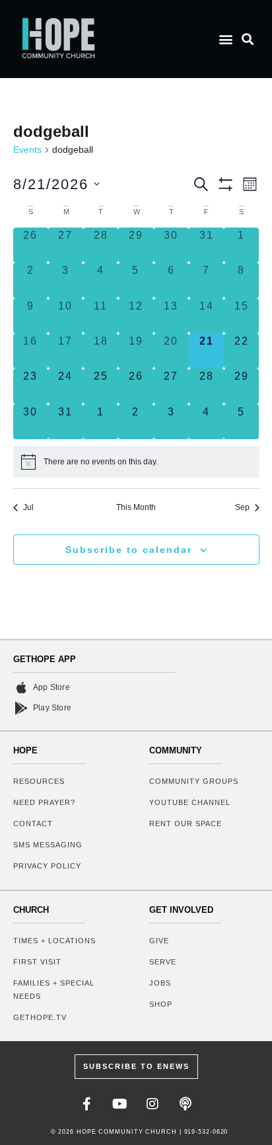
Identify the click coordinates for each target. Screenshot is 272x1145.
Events (27, 149)
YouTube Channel (189, 802)
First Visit (37, 962)
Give (159, 941)
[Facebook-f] (86, 1104)
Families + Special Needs (53, 989)
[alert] (136, 462)
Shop (160, 1004)
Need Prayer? (44, 802)
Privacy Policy (47, 866)
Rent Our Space (185, 823)
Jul (28, 507)
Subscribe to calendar (128, 549)
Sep (242, 507)
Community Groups (193, 781)
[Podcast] (185, 1104)
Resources (39, 781)
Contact (33, 823)
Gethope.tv (40, 1017)
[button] (226, 39)
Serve (162, 962)
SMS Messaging (48, 845)
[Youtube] (119, 1104)
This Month (136, 507)
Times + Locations (54, 941)
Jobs (160, 983)
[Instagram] (152, 1104)
